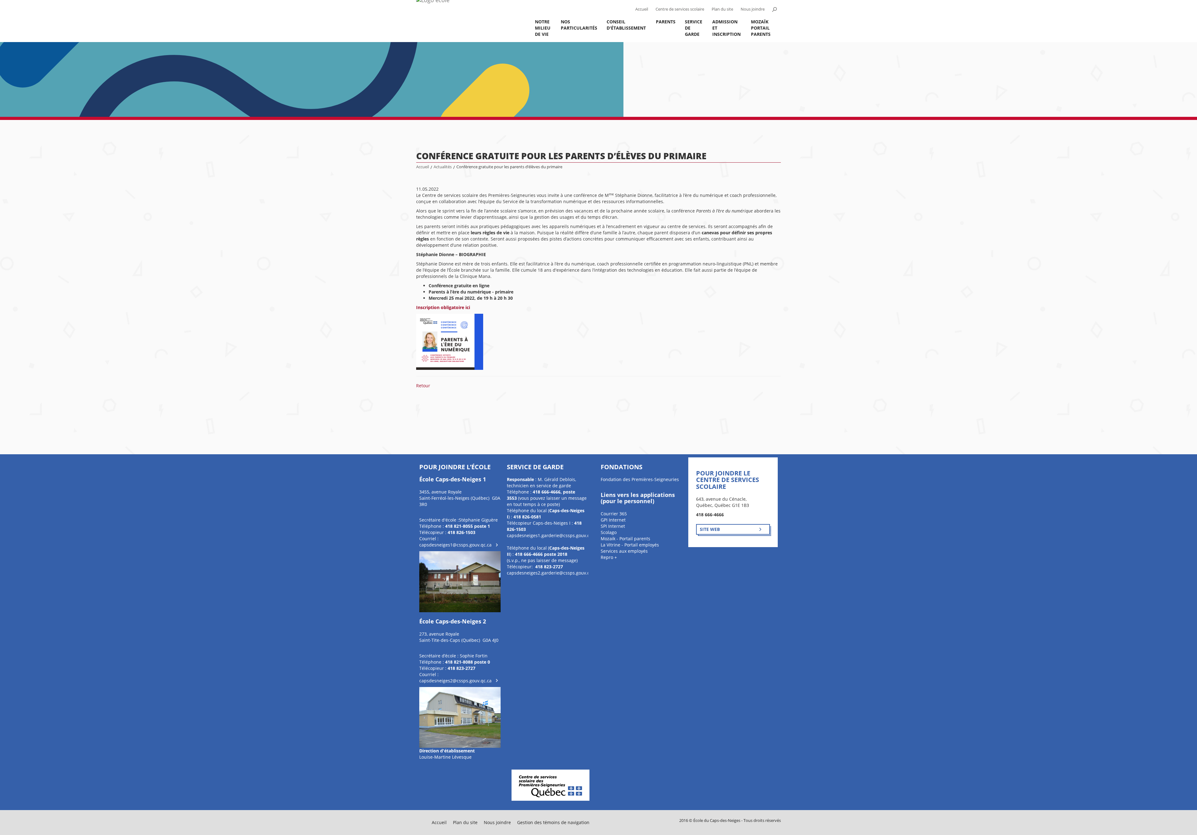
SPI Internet (613, 526)
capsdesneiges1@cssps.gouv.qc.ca (455, 545)
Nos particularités (579, 25)
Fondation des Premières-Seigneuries (640, 479)
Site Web (710, 529)
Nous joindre (753, 9)
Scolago (609, 532)
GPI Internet (613, 520)
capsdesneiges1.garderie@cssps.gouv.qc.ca (552, 535)
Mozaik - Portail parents (625, 539)
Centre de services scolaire (680, 9)
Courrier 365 (614, 514)
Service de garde (693, 28)
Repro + (609, 557)
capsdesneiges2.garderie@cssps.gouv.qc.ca (552, 573)
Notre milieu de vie (542, 28)
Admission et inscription (726, 28)
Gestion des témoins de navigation (553, 822)
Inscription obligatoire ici (443, 307)
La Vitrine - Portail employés (630, 545)
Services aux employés (624, 551)
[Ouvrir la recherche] (774, 9)
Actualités (443, 166)
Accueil (641, 9)
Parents (665, 22)
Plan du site (722, 9)
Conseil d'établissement (626, 25)
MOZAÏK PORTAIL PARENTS (761, 28)
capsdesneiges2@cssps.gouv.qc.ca (455, 681)
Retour (423, 386)
